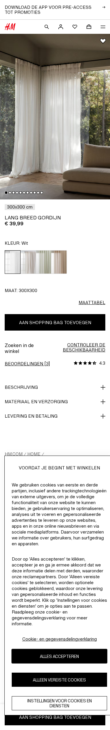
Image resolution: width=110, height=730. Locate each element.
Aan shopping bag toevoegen (55, 322)
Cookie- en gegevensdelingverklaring (59, 638)
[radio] (12, 262)
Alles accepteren (59, 656)
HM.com (14, 453)
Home (33, 453)
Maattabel (92, 302)
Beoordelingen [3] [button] (27, 363)
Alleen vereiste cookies (59, 679)
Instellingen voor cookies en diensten (59, 703)
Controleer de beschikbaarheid (84, 347)
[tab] (6, 192)
